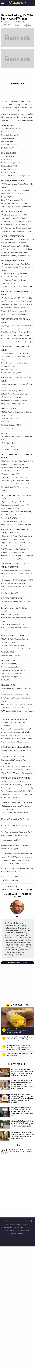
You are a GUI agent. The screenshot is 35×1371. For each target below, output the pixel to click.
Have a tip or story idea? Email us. (20, 1149)
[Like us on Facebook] (21, 890)
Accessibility (25, 1224)
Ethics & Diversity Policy (22, 1227)
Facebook (30, 868)
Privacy (6, 1224)
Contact (20, 1233)
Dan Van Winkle (7, 22)
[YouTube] (31, 890)
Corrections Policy (9, 1230)
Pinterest (10, 871)
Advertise (28, 1221)
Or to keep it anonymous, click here (20, 1151)
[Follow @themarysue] (18, 890)
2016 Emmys (13, 886)
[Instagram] (24, 890)
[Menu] (2, 3)
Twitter (22, 868)
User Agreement (8, 1227)
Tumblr (3, 871)
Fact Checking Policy (23, 1230)
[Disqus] (17, 1184)
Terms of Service (15, 1224)
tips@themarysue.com (9, 880)
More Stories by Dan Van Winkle (17, 963)
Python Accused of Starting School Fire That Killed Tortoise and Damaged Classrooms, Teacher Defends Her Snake (18, 1031)
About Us (20, 1221)
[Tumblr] (28, 890)
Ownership (13, 1233)
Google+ (20, 871)
